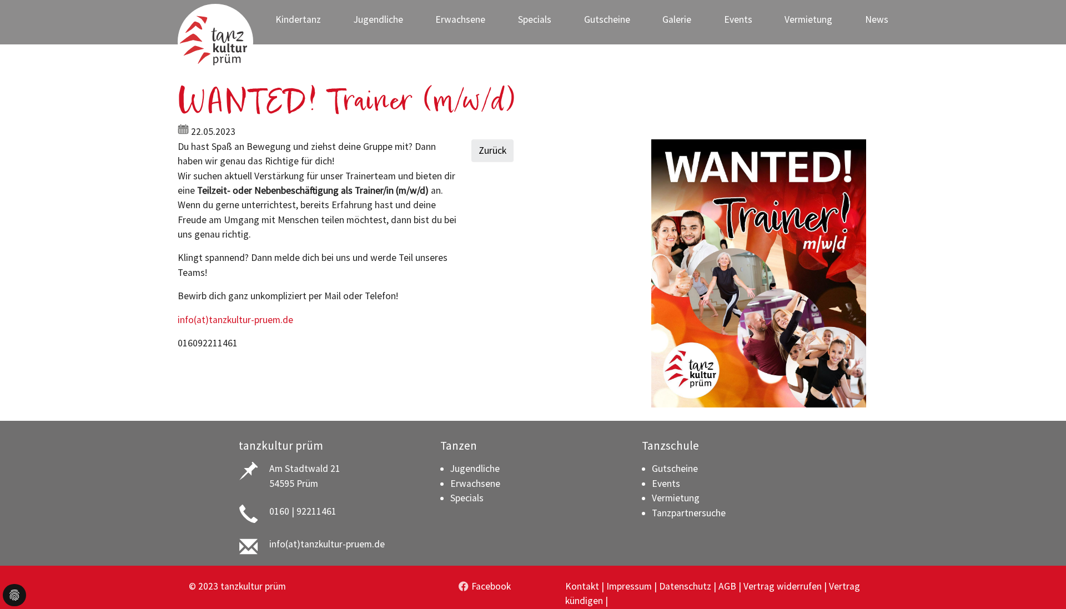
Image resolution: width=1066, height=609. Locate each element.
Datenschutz (685, 586)
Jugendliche (475, 468)
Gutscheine (675, 468)
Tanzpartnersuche (689, 513)
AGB (727, 586)
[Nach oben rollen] (1040, 583)
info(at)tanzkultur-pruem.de (235, 320)
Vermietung (676, 498)
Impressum (629, 586)
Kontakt (582, 586)
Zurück (492, 150)
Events (666, 483)
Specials (467, 498)
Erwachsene (475, 483)
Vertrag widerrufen (782, 586)
